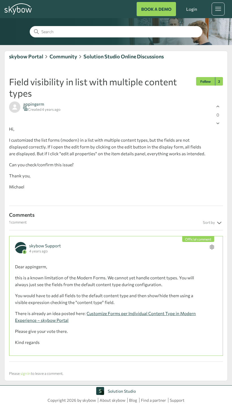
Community (63, 56)
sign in (25, 373)
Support (177, 400)
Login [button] (191, 9)
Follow (205, 81)
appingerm (33, 104)
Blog (133, 400)
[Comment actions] (212, 247)
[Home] (18, 13)
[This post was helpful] (218, 106)
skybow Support (45, 245)
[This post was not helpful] (218, 123)
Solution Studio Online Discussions (123, 56)
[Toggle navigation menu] (218, 9)
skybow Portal (26, 56)
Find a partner (153, 400)
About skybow (112, 400)
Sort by (209, 222)
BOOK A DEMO (156, 9)
